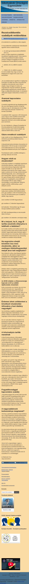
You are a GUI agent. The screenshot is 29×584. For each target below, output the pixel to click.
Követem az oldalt (7, 509)
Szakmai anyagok (18, 17)
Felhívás (22, 462)
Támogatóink (5, 480)
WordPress (12, 576)
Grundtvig (12, 19)
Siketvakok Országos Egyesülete (14, 4)
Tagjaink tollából (5, 471)
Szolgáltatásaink (7, 17)
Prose (13, 575)
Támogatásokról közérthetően (9, 467)
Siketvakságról (18, 15)
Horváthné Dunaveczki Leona (17, 38)
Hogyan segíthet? (6, 478)
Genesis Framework (21, 575)
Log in (17, 576)
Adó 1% (3, 483)
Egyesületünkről (7, 15)
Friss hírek (11, 462)
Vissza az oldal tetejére (14, 573)
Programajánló (5, 474)
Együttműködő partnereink (8, 485)
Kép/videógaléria (6, 476)
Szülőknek (5, 19)
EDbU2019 (4, 22)
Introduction (20, 19)
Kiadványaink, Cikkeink (7, 469)
